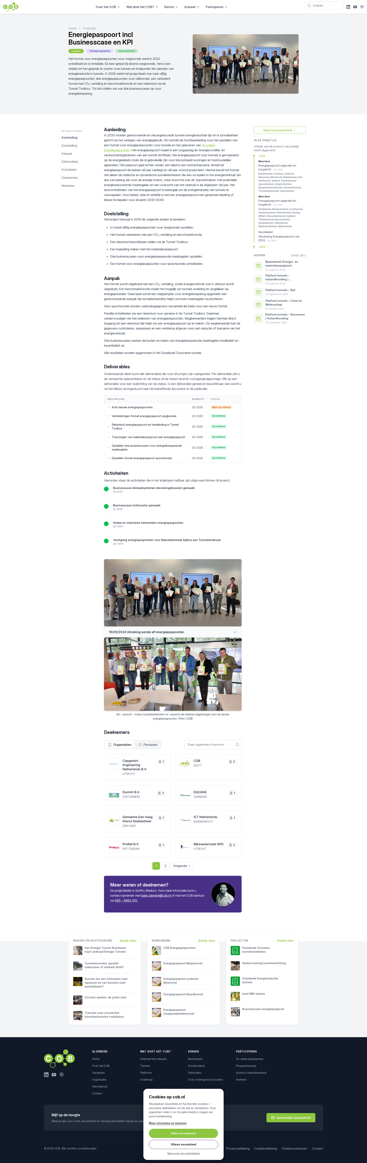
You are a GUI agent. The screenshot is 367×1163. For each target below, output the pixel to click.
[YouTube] (355, 7)
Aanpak (66, 153)
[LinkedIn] (348, 7)
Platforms (146, 1072)
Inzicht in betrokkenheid (251, 1072)
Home (72, 28)
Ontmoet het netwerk (153, 1059)
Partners (241, 1079)
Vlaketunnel (280, 222)
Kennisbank (195, 1059)
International (99, 1086)
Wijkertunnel (285, 226)
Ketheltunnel (284, 212)
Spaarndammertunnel (270, 187)
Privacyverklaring (238, 1148)
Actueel (190, 7)
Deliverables (69, 161)
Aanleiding (69, 137)
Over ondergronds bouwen (205, 1079)
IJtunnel (278, 173)
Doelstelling (69, 145)
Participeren (214, 7)
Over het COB (106, 7)
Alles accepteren (183, 1133)
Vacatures (98, 1072)
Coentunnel (295, 209)
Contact (97, 1093)
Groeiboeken (196, 1065)
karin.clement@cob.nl (156, 895)
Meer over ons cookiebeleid (183, 1153)
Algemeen (100, 1051)
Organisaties (122, 745)
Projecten (89, 28)
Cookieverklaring (265, 1148)
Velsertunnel (287, 190)
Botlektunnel (265, 173)
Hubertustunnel (267, 212)
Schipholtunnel (283, 184)
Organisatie (99, 1079)
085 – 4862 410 (126, 900)
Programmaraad (246, 1065)
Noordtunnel (265, 232)
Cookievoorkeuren (294, 1148)
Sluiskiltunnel (265, 222)
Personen (150, 745)
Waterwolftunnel (267, 226)
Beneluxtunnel (280, 209)
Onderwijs (146, 1079)
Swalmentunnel (292, 187)
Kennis (169, 7)
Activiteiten (69, 170)
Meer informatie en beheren (168, 1123)
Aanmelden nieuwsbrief (293, 1118)
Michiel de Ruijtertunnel (283, 177)
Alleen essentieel (183, 1144)
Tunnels (145, 1065)
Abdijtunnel (264, 209)
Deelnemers (69, 178)
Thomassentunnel (268, 190)
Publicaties (195, 1072)
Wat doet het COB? (140, 7)
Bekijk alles (298, 255)
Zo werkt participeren (249, 1059)
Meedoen (68, 186)
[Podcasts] (362, 7)
